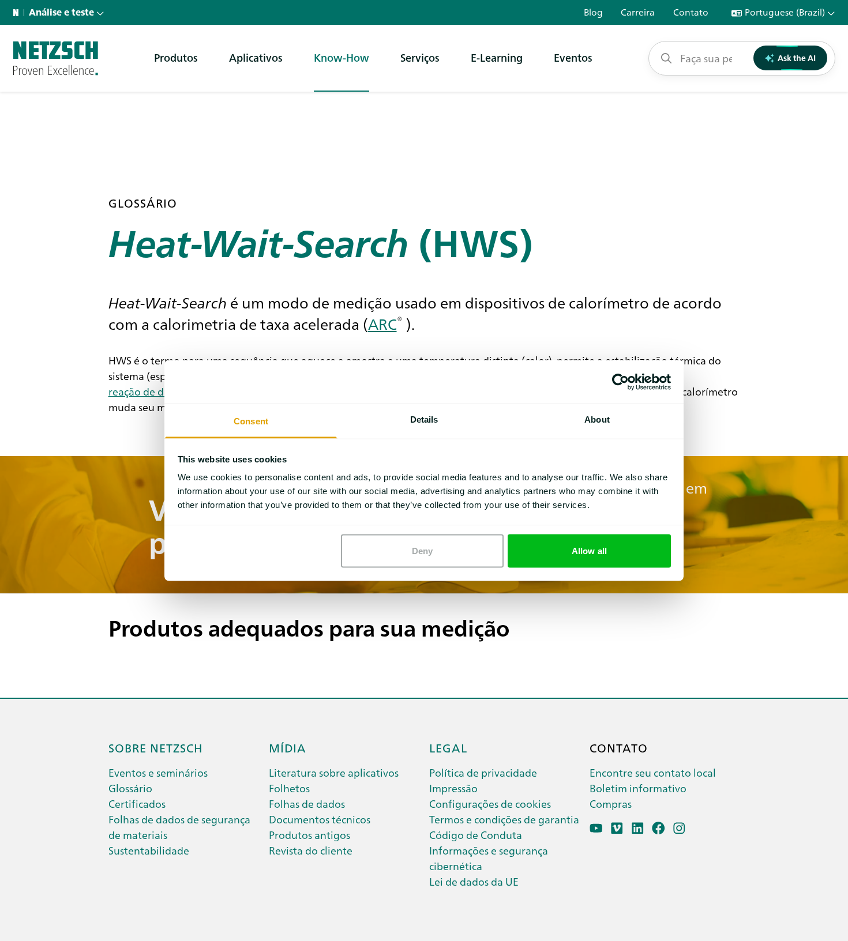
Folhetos (289, 788)
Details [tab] (424, 419)
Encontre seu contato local (653, 772)
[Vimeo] (617, 828)
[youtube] (596, 828)
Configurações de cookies (490, 803)
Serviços (420, 57)
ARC (382, 323)
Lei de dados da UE (474, 881)
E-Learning (497, 57)
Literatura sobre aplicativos (334, 772)
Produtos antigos (309, 834)
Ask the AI (797, 57)
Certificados (137, 803)
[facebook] (658, 828)
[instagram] (679, 828)
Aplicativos (256, 57)
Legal (448, 747)
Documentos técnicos (319, 819)
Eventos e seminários (158, 772)
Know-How (341, 57)
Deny (422, 550)
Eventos (573, 57)
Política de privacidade (483, 772)
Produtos (176, 57)
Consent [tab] (251, 421)
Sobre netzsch (155, 747)
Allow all (589, 550)
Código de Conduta (475, 834)
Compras (611, 803)
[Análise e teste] (55, 58)
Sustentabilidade (148, 850)
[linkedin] (637, 828)
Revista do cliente (310, 850)
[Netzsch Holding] (18, 13)
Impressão (453, 788)
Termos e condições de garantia (504, 819)
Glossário (130, 788)
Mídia (287, 747)
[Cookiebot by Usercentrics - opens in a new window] (620, 381)
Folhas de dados (307, 803)
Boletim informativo (638, 788)
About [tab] (597, 419)
